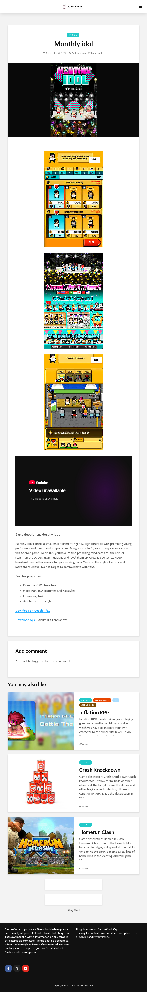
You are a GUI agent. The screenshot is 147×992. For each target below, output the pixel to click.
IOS (115, 700)
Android (73, 35)
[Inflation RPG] (41, 721)
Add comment (79, 53)
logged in (38, 661)
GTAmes (83, 744)
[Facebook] (8, 968)
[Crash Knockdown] (41, 783)
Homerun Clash (96, 832)
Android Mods (102, 700)
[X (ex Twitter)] (17, 968)
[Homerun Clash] (41, 845)
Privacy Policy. (101, 937)
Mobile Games (87, 705)
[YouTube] (25, 968)
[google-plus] (34, 968)
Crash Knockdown (99, 770)
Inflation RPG (94, 712)
